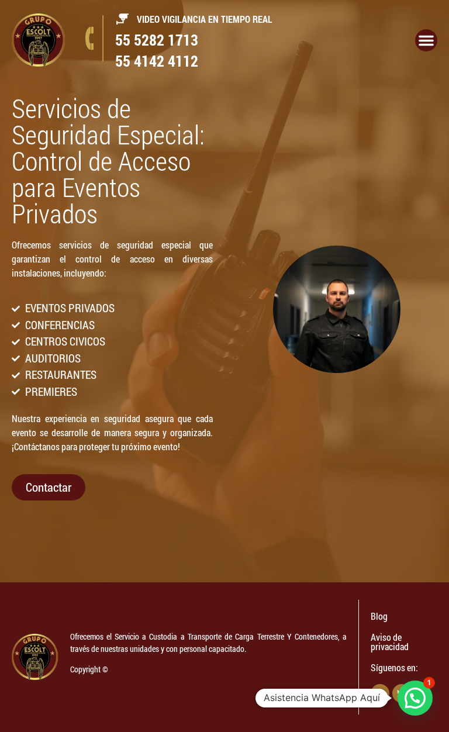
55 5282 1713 (156, 40)
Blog (379, 616)
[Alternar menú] (426, 40)
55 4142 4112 (156, 61)
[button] (415, 698)
